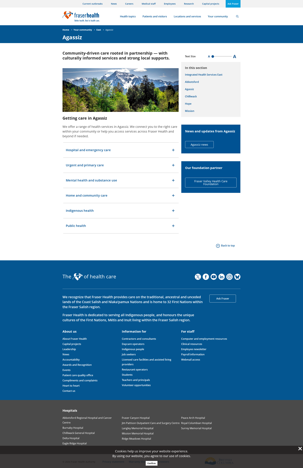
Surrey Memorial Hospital (196, 428)
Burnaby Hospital (72, 427)
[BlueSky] (237, 277)
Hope (188, 103)
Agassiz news (199, 144)
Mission (189, 111)
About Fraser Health (74, 339)
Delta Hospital (70, 438)
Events (66, 370)
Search (237, 16)
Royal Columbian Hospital (196, 423)
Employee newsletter (193, 349)
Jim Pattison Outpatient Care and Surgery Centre (151, 423)
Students (127, 374)
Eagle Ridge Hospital (74, 443)
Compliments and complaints (80, 380)
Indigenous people (133, 349)
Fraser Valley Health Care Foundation (210, 182)
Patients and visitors (155, 16)
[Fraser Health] (81, 16)
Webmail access (190, 359)
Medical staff (149, 3)
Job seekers (129, 354)
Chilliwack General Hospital (78, 433)
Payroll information (193, 354)
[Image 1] (120, 90)
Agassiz (109, 29)
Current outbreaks (93, 3)
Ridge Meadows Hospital (136, 438)
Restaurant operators (135, 369)
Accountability (71, 359)
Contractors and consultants (139, 339)
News (114, 3)
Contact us (68, 391)
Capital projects (210, 3)
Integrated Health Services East (203, 74)
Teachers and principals (136, 380)
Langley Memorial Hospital (137, 428)
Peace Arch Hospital (193, 418)
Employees (170, 3)
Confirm (151, 463)
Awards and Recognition (77, 365)
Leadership (69, 349)
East (98, 29)
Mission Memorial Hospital (138, 433)
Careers (129, 3)
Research (189, 3)
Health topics (128, 16)
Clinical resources (191, 344)
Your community (218, 16)
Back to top (228, 245)
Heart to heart (71, 385)
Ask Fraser (233, 3)
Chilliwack (191, 96)
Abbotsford (192, 82)
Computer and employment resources (204, 339)
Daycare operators (133, 344)
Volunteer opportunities (136, 385)
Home (65, 29)
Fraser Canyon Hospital (136, 418)
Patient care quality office (77, 375)
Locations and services (187, 16)
